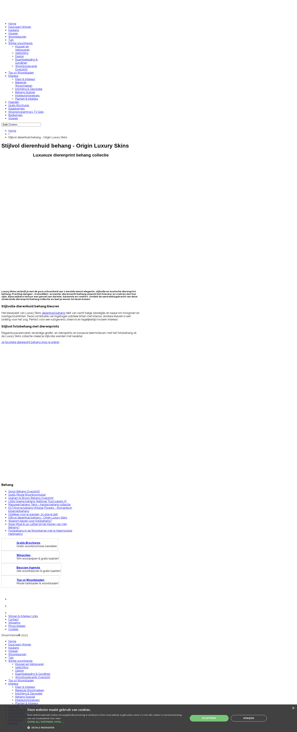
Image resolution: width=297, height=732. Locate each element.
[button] (105, 721)
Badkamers (15, 115)
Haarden (13, 102)
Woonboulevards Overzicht (26, 67)
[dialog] (148, 718)
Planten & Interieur (26, 98)
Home (12, 23)
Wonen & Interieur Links (23, 616)
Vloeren (13, 33)
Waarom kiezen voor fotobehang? (30, 521)
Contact (13, 619)
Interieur (13, 76)
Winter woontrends (20, 43)
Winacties (23, 555)
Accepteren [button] (209, 718)
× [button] (293, 708)
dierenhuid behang (53, 313)
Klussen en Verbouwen (22, 48)
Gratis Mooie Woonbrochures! (27, 494)
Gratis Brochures (18, 105)
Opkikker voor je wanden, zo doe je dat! (33, 514)
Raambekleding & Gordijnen (26, 61)
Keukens (13, 30)
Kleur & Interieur (25, 79)
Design (19, 56)
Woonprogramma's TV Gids (26, 112)
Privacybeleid (16, 626)
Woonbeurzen (17, 36)
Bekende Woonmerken (23, 84)
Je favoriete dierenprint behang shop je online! (30, 342)
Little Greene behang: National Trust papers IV (37, 501)
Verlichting (21, 53)
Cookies (13, 629)
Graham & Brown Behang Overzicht (30, 498)
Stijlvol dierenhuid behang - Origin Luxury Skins (37, 517)
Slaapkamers (16, 108)
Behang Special (25, 92)
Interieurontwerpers (27, 95)
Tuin (11, 40)
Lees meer (55, 718)
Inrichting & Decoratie (28, 89)
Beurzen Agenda (28, 567)
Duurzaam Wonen (19, 27)
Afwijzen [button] (248, 718)
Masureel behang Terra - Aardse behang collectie (39, 504)
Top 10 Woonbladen (21, 72)
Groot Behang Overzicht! (24, 491)
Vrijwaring (14, 622)
